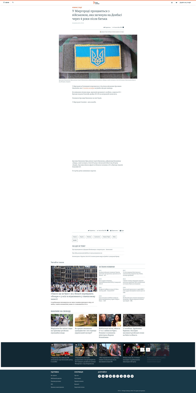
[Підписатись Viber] (117, 376)
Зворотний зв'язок (79, 387)
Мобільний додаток (56, 378)
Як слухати (54, 375)
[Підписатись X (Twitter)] (106, 376)
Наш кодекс (77, 378)
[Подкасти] (172, 3)
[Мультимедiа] (176, 3)
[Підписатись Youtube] (110, 376)
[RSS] (124, 376)
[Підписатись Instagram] (114, 376)
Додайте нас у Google (185, 2)
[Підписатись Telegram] (121, 376)
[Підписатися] (132, 376)
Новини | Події (77, 7)
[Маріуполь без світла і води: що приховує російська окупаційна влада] (62, 320)
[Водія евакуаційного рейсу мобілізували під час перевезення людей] (158, 350)
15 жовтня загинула (88, 88)
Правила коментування (57, 387)
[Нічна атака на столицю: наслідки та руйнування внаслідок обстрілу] (134, 350)
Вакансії (76, 384)
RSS (52, 384)
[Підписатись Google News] (103, 376)
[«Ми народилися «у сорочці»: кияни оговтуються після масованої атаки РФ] (110, 350)
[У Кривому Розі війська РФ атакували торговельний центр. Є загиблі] (62, 350)
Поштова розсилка (56, 381)
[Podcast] (128, 376)
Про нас (76, 375)
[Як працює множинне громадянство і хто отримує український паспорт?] (86, 320)
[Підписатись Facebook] (99, 376)
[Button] (107, 27)
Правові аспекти (78, 381)
